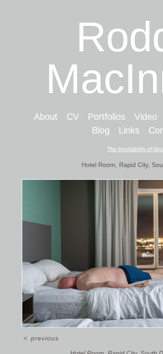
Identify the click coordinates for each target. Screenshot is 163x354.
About (46, 117)
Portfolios (106, 117)
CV (73, 117)
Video (145, 117)
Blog (101, 130)
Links (129, 130)
